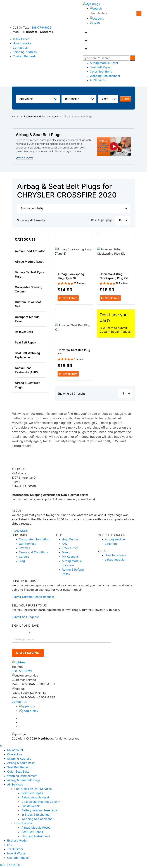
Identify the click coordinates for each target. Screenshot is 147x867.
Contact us (20, 47)
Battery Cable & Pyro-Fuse (29, 274)
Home (15, 116)
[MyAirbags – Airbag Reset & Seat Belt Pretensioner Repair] (91, 3)
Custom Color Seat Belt (28, 304)
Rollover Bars (24, 332)
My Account (70, 556)
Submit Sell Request (25, 617)
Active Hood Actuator (30, 251)
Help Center (70, 539)
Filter (125, 99)
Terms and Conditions (34, 552)
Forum (66, 552)
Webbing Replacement (105, 76)
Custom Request (24, 56)
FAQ (64, 543)
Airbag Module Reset (104, 63)
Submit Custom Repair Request (33, 597)
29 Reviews (122, 283)
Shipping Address (25, 52)
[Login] (97, 18)
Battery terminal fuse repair (40, 810)
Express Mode (17, 840)
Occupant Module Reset (27, 319)
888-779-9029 (41, 27)
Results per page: (102, 220)
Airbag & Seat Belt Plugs (27, 385)
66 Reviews (80, 283)
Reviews (24, 548)
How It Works (22, 43)
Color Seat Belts (101, 71)
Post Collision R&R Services (33, 789)
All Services (98, 80)
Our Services (27, 543)
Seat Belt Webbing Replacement (27, 355)
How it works (23, 823)
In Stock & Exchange (35, 814)
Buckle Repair (31, 806)
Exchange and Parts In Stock (41, 116)
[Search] (138, 13)
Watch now (24, 158)
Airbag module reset (35, 797)
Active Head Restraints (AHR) (26, 370)
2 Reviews (79, 359)
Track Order (21, 39)
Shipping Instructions (36, 836)
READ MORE (20, 531)
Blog (22, 561)
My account (15, 750)
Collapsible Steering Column (28, 289)
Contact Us (19, 701)
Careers (24, 556)
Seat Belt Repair (101, 67)
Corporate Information (34, 539)
